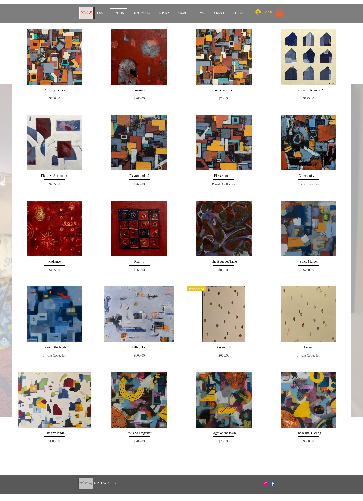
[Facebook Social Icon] (272, 483)
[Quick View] (54, 57)
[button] (279, 12)
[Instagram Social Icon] (265, 483)
